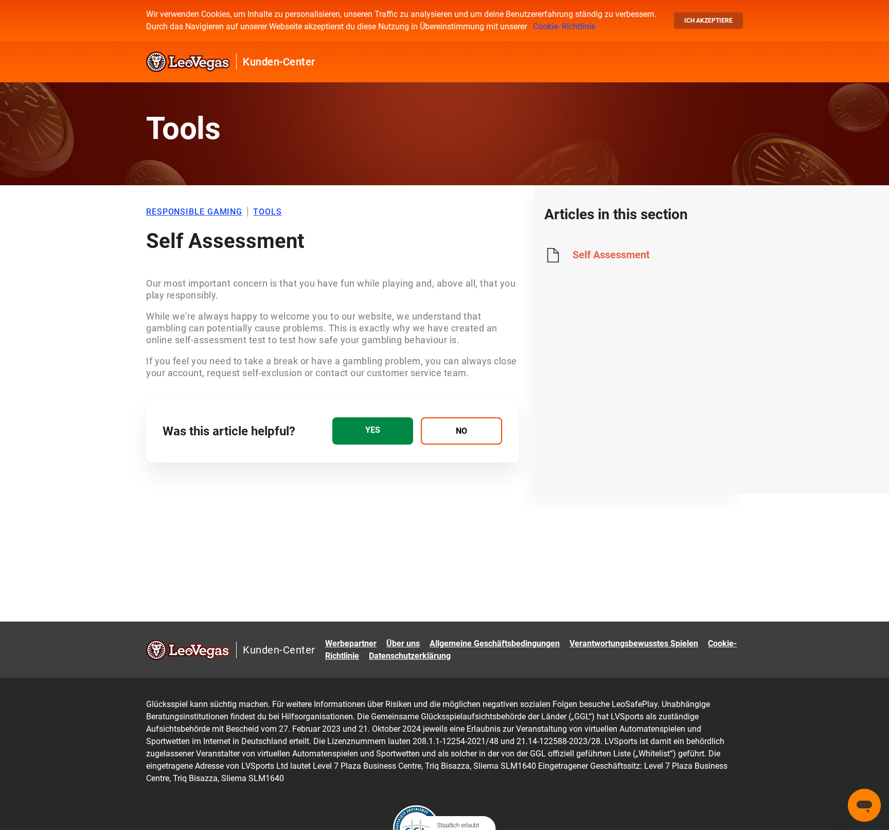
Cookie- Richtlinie (564, 26)
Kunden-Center (279, 62)
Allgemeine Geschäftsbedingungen (495, 643)
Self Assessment (611, 255)
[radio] (372, 431)
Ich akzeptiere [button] (708, 20)
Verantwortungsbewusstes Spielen (634, 643)
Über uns (403, 643)
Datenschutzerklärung (410, 656)
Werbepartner (351, 643)
